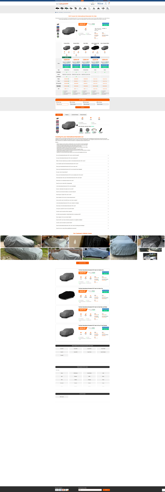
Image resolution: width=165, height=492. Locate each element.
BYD (62, 379)
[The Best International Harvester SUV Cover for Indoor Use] (67, 295)
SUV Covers (61, 12)
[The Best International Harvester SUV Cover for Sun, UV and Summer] (67, 332)
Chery (103, 379)
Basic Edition (86, 43)
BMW (89, 376)
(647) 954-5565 (101, 4)
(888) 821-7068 (100, 3)
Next (76, 31)
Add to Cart (105, 273)
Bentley (75, 376)
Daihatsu (75, 386)
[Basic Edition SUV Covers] (85, 47)
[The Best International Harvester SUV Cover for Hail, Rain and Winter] (67, 313)
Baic (62, 376)
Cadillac (75, 379)
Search (82, 107)
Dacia (62, 386)
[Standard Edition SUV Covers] (76, 47)
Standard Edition (76, 43)
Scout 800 (75, 348)
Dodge (103, 386)
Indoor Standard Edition (105, 43)
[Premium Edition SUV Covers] (66, 47)
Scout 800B (103, 348)
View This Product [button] (105, 23)
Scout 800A (89, 348)
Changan (89, 379)
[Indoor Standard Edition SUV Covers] (104, 47)
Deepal (89, 386)
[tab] (59, 115)
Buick (103, 376)
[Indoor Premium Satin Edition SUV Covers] (95, 47)
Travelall (61, 355)
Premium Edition (67, 43)
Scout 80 (61, 348)
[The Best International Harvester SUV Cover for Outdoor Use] (67, 276)
